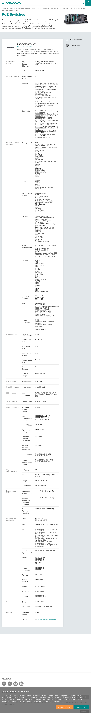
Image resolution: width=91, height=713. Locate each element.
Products (12, 8)
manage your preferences (42, 699)
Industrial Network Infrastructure (29, 8)
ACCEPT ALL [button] (82, 707)
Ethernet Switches (49, 8)
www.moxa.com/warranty (47, 619)
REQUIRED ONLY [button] (64, 707)
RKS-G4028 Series (78, 8)
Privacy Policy (45, 701)
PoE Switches (63, 8)
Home (4, 8)
